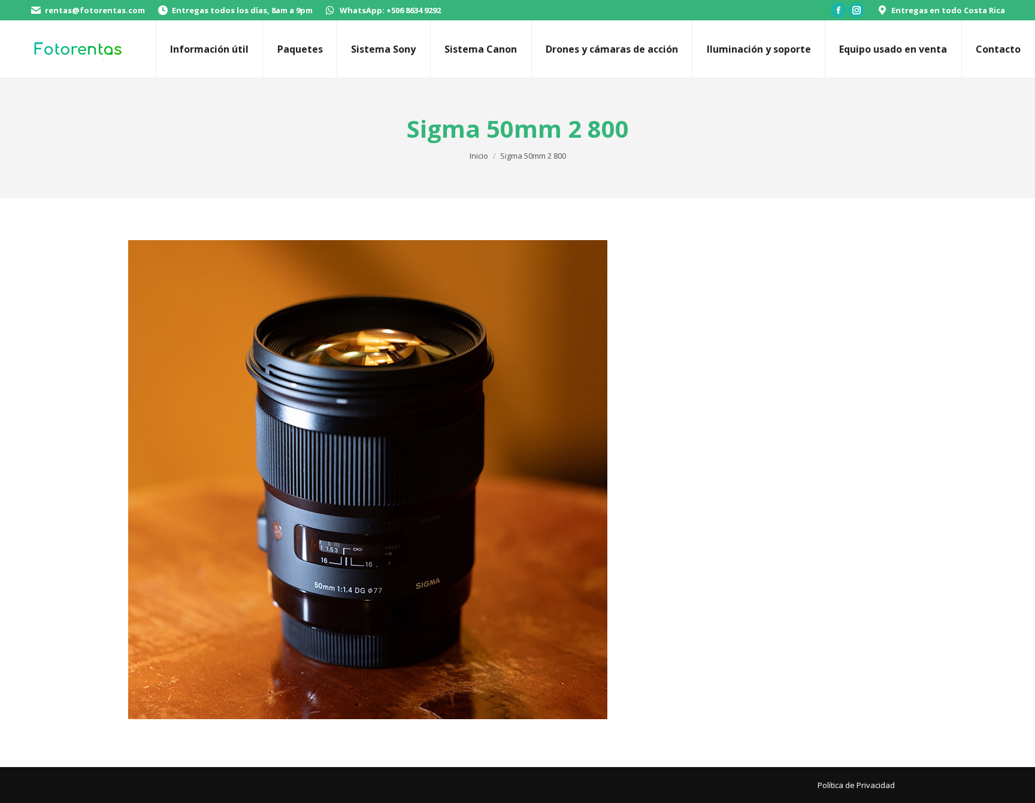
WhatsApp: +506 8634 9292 (390, 10)
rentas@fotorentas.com (95, 10)
